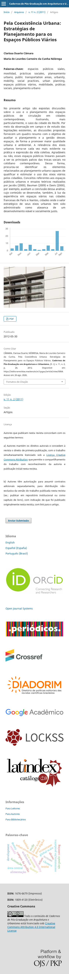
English (10, 542)
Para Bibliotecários (16, 819)
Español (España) (16, 548)
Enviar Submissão (18, 520)
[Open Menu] (3, 3)
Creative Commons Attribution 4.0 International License (31, 927)
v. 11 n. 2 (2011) (37, 12)
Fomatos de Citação (17, 381)
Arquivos (19, 12)
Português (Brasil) (17, 553)
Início (7, 12)
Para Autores (13, 814)
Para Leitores (13, 808)
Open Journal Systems (19, 608)
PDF (11, 319)
